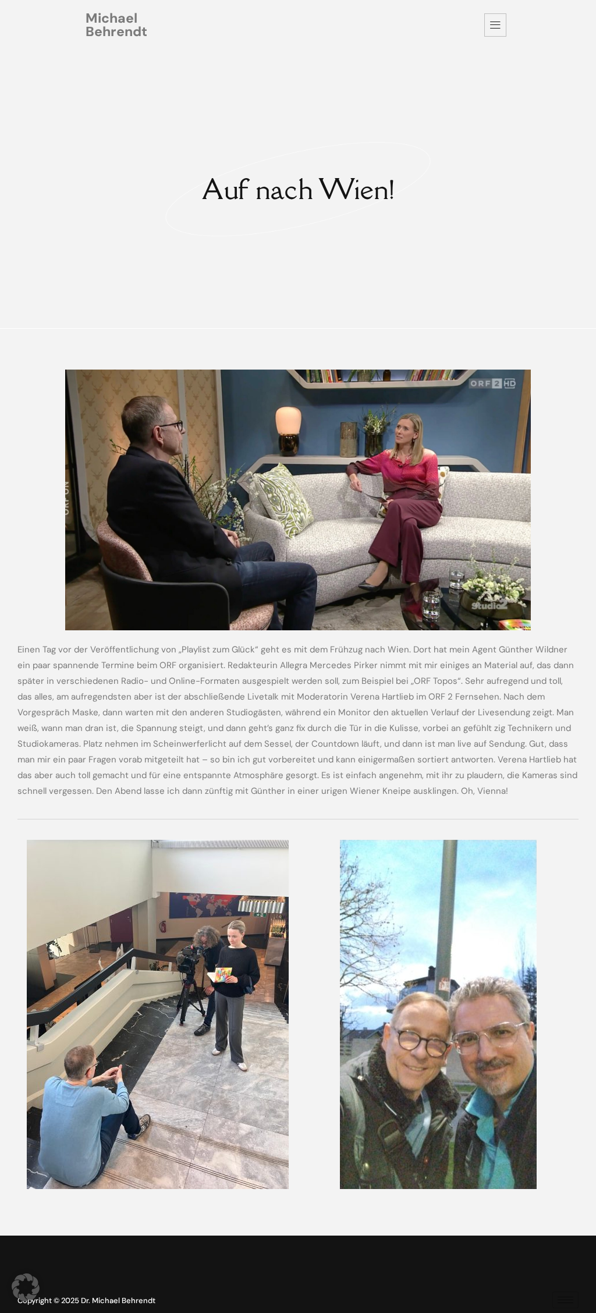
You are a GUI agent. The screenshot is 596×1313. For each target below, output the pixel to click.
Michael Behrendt (116, 24)
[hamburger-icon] (495, 25)
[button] (25, 1287)
